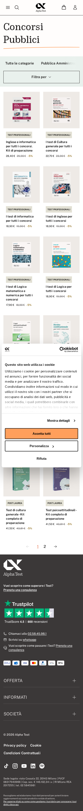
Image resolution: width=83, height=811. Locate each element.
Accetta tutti (42, 433)
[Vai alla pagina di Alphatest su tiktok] (6, 766)
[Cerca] (16, 8)
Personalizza (39, 446)
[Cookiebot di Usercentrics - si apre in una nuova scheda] (59, 349)
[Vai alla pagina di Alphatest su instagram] (15, 766)
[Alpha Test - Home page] (41, 8)
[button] (63, 7)
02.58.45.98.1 (37, 633)
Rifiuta (41, 458)
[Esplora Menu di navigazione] (7, 8)
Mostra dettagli (58, 420)
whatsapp (29, 639)
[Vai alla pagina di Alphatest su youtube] (24, 766)
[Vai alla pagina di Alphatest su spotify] (41, 766)
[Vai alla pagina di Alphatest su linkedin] (33, 766)
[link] (75, 8)
